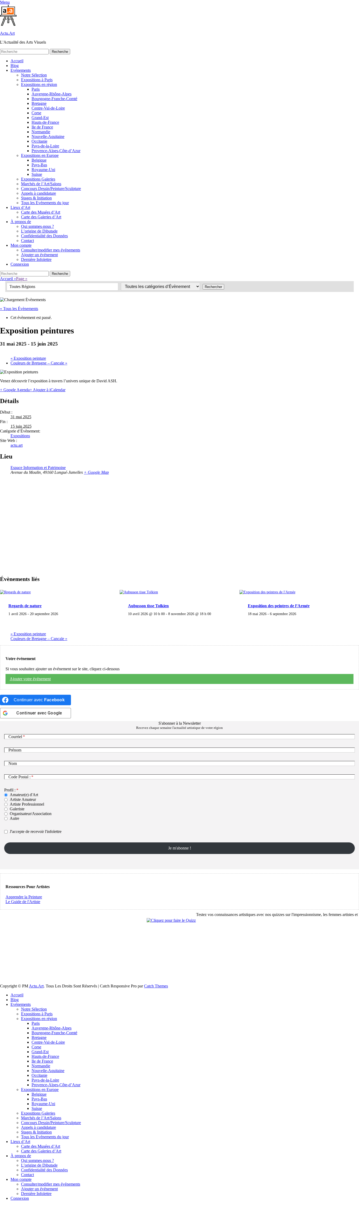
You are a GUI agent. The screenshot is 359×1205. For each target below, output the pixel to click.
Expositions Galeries (38, 179)
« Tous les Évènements (19, 308)
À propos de (21, 221)
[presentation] (15, 592)
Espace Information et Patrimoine (38, 467)
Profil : (10, 790)
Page (21, 278)
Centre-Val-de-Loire (48, 108)
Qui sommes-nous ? (37, 226)
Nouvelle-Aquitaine (48, 136)
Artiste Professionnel (27, 804)
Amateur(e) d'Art (24, 794)
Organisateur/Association (31, 813)
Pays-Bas (39, 165)
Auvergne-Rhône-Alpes (51, 94)
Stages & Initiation (36, 198)
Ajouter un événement (39, 255)
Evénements (21, 70)
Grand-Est (40, 117)
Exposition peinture (28, 358)
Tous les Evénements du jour (45, 202)
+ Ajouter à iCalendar (47, 390)
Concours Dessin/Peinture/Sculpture (51, 188)
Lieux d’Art (20, 207)
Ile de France (42, 127)
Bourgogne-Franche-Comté (54, 98)
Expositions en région (39, 84)
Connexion (20, 264)
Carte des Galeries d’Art (41, 217)
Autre (14, 818)
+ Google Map (96, 472)
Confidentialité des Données (44, 236)
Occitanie (39, 141)
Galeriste (17, 809)
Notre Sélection (34, 75)
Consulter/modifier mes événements (50, 250)
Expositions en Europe (40, 155)
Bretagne (39, 103)
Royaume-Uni (43, 169)
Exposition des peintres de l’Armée (279, 606)
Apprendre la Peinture (24, 897)
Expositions (20, 436)
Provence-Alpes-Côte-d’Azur (56, 150)
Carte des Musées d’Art (40, 212)
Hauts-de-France (45, 122)
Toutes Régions (22, 286)
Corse (36, 113)
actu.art (17, 445)
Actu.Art (7, 33)
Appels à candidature (38, 193)
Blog (15, 65)
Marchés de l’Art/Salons (41, 184)
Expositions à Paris (37, 80)
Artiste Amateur (23, 799)
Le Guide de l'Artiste (23, 901)
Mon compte (21, 245)
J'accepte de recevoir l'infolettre (35, 831)
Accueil (17, 61)
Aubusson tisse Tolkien (148, 606)
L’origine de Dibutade (39, 231)
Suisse (37, 174)
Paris (36, 89)
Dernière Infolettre (36, 259)
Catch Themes (156, 986)
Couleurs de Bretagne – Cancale (39, 363)
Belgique (39, 160)
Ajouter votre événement (30, 679)
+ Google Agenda (15, 390)
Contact (27, 240)
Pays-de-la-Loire (45, 146)
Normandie (41, 132)
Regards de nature (25, 606)
